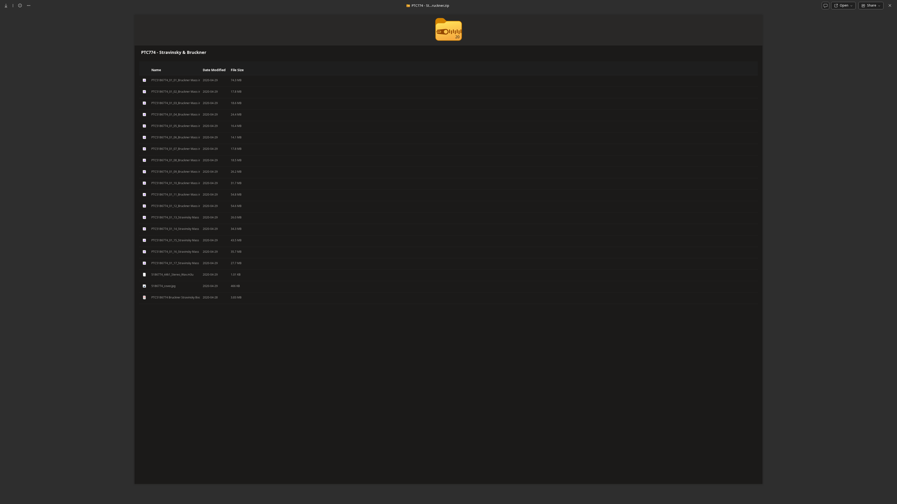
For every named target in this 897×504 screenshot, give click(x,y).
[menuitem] (6, 5)
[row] (448, 81)
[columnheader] (144, 70)
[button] (200, 70)
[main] (448, 257)
